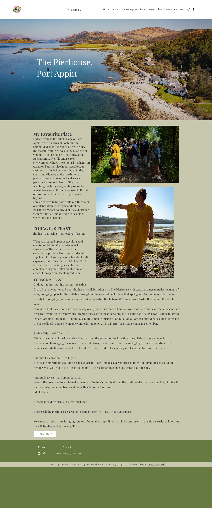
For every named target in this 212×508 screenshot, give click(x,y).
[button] (135, 154)
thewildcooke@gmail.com (171, 9)
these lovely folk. (156, 464)
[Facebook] (193, 9)
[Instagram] (188, 9)
